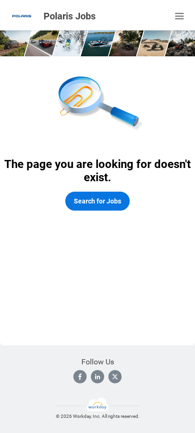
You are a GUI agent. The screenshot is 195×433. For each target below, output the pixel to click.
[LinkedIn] (97, 376)
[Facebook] (80, 376)
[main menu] (179, 16)
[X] (115, 376)
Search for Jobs (97, 201)
